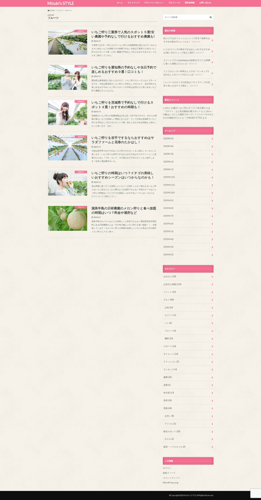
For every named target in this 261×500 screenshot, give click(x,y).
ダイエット (170, 354)
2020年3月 (168, 154)
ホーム (120, 2)
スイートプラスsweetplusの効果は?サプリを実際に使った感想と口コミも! (186, 62)
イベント (169, 292)
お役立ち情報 (172, 284)
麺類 (169, 338)
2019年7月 (168, 216)
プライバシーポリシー (154, 2)
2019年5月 (168, 231)
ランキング (170, 369)
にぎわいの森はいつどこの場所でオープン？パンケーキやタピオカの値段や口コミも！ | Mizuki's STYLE (188, 114)
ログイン (167, 468)
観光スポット (171, 431)
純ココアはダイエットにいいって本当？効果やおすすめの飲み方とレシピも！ (186, 40)
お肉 (169, 307)
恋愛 (167, 385)
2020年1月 (168, 169)
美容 (167, 400)
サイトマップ (133, 2)
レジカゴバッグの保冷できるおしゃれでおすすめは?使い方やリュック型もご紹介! (186, 51)
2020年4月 (168, 146)
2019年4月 (168, 239)
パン (168, 323)
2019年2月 (168, 254)
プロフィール (174, 2)
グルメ (168, 299)
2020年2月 (168, 161)
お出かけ (169, 276)
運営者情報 (190, 2)
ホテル (169, 439)
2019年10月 (169, 192)
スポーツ (169, 346)
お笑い (169, 416)
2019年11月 (169, 185)
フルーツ (170, 330)
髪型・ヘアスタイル (174, 446)
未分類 (168, 392)
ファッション (171, 361)
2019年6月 (168, 223)
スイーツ (170, 315)
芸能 (167, 408)
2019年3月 (168, 247)
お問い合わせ (205, 2)
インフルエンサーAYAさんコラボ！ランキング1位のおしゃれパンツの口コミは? (186, 73)
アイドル (170, 423)
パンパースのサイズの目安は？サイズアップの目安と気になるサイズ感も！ (186, 84)
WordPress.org (170, 482)
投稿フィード (169, 473)
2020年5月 (168, 138)
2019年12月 (169, 177)
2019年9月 (168, 200)
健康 (167, 377)
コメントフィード (171, 477)
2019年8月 (168, 208)
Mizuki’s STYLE (60, 3)
